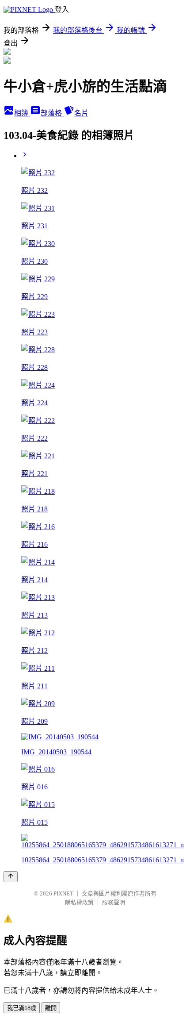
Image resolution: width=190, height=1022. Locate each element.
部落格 (52, 113)
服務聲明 (113, 902)
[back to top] (11, 876)
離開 (51, 1008)
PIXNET (63, 893)
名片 (81, 113)
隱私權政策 (79, 902)
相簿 (22, 113)
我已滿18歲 (21, 1008)
